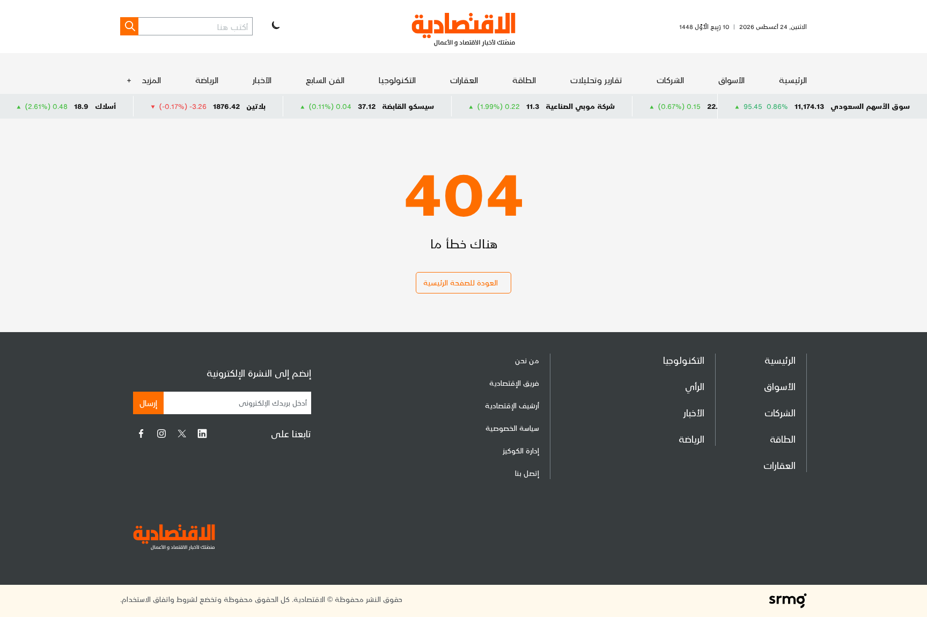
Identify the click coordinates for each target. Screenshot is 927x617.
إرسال (148, 403)
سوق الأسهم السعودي (870, 106)
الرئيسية (793, 80)
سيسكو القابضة (423, 106)
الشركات (670, 80)
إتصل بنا (527, 473)
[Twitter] (182, 433)
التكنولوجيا (397, 80)
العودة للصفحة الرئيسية (460, 282)
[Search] (129, 26)
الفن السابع (325, 80)
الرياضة (206, 80)
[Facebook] (141, 433)
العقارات (464, 80)
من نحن (527, 360)
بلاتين (271, 106)
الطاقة (524, 80)
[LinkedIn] (202, 433)
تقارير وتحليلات (596, 80)
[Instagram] (161, 433)
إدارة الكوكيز (521, 450)
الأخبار (262, 80)
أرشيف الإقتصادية (512, 405)
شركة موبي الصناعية (595, 106)
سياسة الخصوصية (512, 427)
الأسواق (731, 80)
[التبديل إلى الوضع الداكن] (275, 26)
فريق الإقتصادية (514, 382)
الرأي (694, 386)
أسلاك (120, 106)
